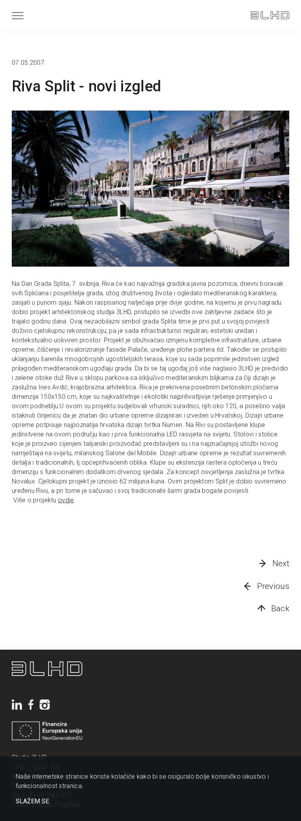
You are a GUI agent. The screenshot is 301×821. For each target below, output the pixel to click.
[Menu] (17, 15)
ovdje (66, 500)
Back (280, 608)
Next (280, 563)
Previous (273, 586)
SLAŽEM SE (32, 801)
